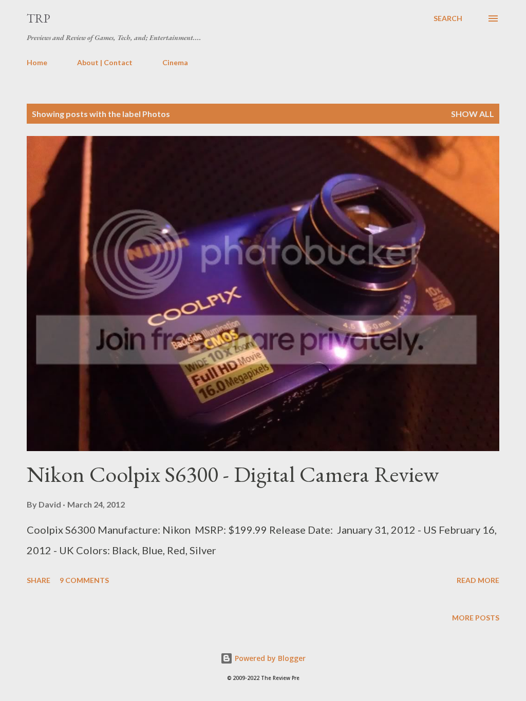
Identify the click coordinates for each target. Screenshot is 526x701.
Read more (478, 580)
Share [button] (38, 580)
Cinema (175, 62)
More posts (475, 617)
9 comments (84, 580)
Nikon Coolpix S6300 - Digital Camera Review (233, 474)
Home (37, 62)
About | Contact (105, 62)
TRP (38, 18)
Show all (472, 114)
